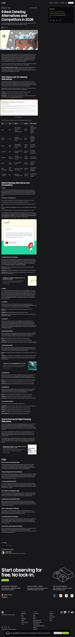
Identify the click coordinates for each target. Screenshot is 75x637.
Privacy (51, 618)
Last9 (8, 439)
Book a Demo (52, 616)
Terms (51, 620)
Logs (34, 615)
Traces (34, 618)
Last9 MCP (35, 629)
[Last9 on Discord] (2, 627)
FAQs (50, 17)
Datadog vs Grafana (10, 264)
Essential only (57, 633)
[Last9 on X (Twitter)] (6, 627)
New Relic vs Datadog (5, 315)
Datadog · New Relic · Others (34, 586)
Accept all (65, 633)
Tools (3, 545)
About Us (51, 613)
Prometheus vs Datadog (21, 264)
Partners (51, 615)
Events (22, 616)
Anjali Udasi (5, 27)
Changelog (23, 618)
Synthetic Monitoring (37, 622)
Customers (23, 613)
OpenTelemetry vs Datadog (8, 215)
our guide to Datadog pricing (16, 97)
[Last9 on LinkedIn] (4, 627)
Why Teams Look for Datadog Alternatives (57, 11)
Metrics (34, 616)
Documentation (24, 622)
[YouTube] (57, 20)
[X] (60, 20)
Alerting (34, 627)
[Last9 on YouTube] (8, 627)
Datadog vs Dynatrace (7, 327)
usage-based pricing (25, 440)
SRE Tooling (9, 545)
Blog (9, 8)
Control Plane (35, 613)
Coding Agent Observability (38, 625)
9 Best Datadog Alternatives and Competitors (57, 13)
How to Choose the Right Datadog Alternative (58, 15)
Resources (4, 8)
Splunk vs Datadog (32, 342)
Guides (22, 620)
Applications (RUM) (37, 620)
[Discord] (51, 20)
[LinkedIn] (54, 20)
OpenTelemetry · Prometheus (9, 586)
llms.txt (22, 624)
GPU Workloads (36, 624)
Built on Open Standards (59, 586)
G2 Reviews (4, 597)
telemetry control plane (11, 207)
